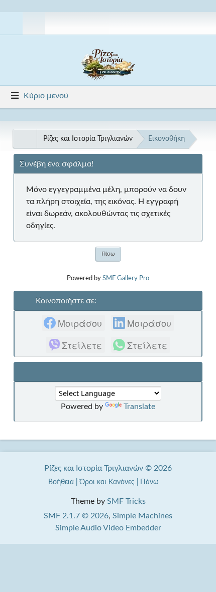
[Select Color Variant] (204, 23)
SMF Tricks (126, 501)
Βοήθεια (61, 482)
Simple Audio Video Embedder (108, 528)
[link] (73, 323)
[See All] (24, 138)
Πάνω (150, 482)
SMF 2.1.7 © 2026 (76, 516)
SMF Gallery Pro (125, 278)
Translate (139, 407)
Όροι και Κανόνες (107, 482)
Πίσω (108, 254)
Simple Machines (142, 516)
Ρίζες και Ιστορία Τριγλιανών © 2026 (108, 468)
